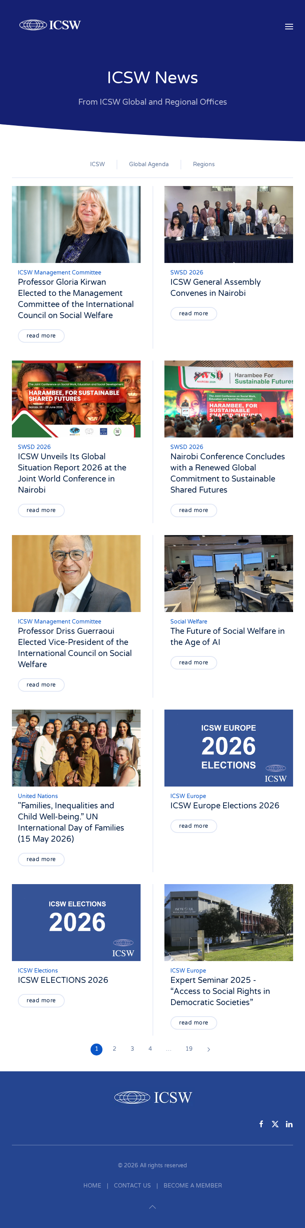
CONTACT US (132, 1185)
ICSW (97, 164)
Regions (204, 164)
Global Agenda (149, 164)
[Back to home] (51, 26)
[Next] (208, 1049)
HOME (92, 1185)
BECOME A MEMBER (193, 1185)
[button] (289, 26)
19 (189, 1049)
